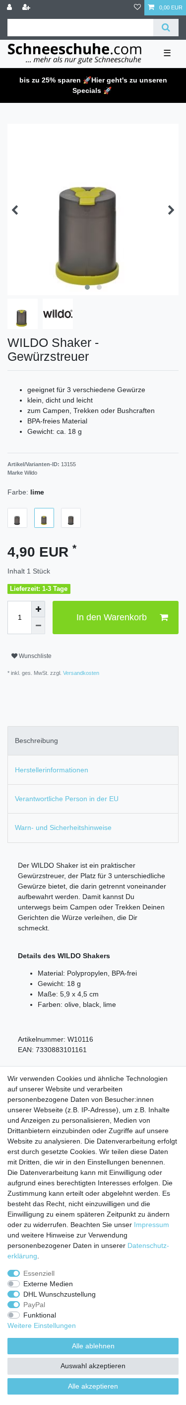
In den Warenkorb (111, 617)
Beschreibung (36, 740)
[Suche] (166, 27)
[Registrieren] (27, 7)
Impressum (151, 1225)
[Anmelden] (10, 7)
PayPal (34, 1305)
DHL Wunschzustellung (59, 1294)
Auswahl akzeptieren (93, 1366)
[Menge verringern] (38, 625)
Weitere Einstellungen (41, 1325)
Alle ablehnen (93, 1346)
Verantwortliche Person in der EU (67, 799)
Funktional (39, 1315)
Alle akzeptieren (93, 1386)
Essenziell (39, 1273)
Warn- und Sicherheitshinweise (63, 827)
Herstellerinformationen (51, 770)
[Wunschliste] (137, 7)
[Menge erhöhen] (38, 609)
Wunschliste (34, 656)
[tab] (93, 740)
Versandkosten (80, 673)
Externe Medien (48, 1284)
